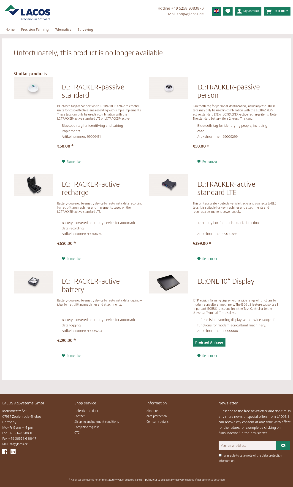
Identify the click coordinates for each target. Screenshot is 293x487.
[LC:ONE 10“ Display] (168, 314)
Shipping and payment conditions (96, 421)
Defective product (86, 411)
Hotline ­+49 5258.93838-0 (181, 8)
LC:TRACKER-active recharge (91, 188)
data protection (156, 416)
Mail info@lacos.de (15, 444)
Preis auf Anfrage (209, 342)
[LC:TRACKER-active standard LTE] (168, 217)
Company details (157, 421)
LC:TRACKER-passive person (228, 91)
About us (152, 411)
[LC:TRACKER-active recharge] (33, 217)
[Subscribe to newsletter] (283, 445)
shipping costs (150, 479)
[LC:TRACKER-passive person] (168, 120)
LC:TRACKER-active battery (91, 285)
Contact (79, 416)
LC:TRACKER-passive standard (93, 91)
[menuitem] (146, 12)
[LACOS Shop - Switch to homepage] (27, 13)
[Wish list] (228, 11)
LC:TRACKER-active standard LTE (226, 188)
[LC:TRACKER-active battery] (33, 314)
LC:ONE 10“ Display (226, 281)
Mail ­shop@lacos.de (186, 14)
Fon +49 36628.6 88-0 (17, 433)
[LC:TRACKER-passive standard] (33, 120)
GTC (76, 432)
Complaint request (86, 427)
